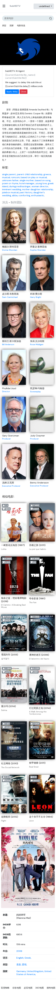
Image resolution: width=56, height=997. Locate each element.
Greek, (28, 957)
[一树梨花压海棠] (14, 522)
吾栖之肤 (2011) (37, 545)
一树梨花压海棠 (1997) (13, 545)
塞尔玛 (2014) (8, 706)
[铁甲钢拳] (42, 740)
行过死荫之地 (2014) (40, 708)
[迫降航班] (14, 794)
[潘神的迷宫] (42, 633)
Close (23, 91)
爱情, (24, 964)
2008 (19, 951)
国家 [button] (12, 25)
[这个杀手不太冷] (42, 794)
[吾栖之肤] (42, 522)
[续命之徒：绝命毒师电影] (14, 575)
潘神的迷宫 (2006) (39, 654)
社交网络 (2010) (9, 763)
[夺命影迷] (42, 576)
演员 (5, 202)
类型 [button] (4, 25)
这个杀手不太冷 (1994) (41, 816)
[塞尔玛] (14, 684)
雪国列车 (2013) (9, 654)
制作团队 (16, 202)
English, (20, 957)
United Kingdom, (35, 971)
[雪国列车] (14, 633)
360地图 (39, 987)
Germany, (21, 971)
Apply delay (12, 91)
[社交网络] (14, 740)
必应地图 (28, 987)
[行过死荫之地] (42, 685)
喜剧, (19, 964)
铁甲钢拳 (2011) (37, 762)
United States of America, (33, 973)
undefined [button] (44, 6)
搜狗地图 (51, 987)
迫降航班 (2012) (9, 816)
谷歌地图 (16, 987)
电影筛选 (21, 25)
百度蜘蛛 (5, 987)
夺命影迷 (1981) (37, 598)
